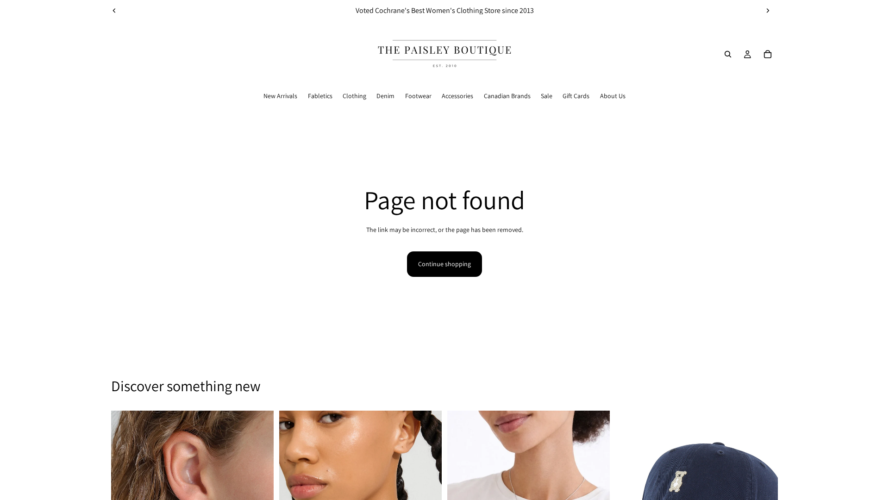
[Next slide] (768, 10)
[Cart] (768, 54)
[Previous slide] (114, 10)
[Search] (728, 54)
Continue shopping (444, 264)
